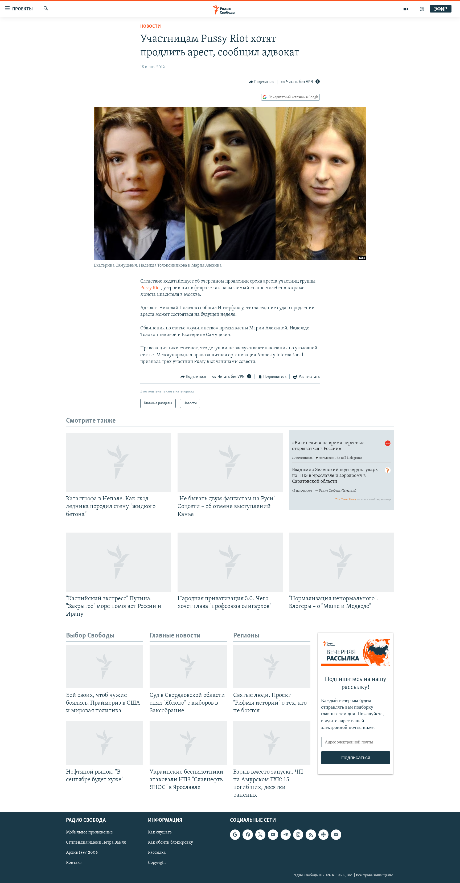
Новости (150, 26)
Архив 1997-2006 (82, 853)
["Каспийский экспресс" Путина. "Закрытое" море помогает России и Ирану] (118, 562)
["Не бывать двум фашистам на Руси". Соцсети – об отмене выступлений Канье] (230, 462)
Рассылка (157, 853)
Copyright (157, 863)
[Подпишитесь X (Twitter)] (260, 834)
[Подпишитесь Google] (235, 834)
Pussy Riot (150, 288)
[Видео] (406, 9)
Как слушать (159, 832)
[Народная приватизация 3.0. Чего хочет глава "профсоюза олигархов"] (230, 562)
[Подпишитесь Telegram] (286, 834)
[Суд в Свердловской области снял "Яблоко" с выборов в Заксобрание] (188, 666)
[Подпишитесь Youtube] (273, 834)
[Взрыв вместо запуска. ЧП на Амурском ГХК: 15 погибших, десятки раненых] (271, 743)
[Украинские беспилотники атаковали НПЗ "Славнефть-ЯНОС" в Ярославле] (188, 743)
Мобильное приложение (89, 832)
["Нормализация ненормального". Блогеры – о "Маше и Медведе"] (341, 562)
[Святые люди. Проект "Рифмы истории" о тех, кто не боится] (271, 666)
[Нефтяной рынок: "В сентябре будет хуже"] (104, 743)
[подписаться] (336, 834)
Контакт (74, 863)
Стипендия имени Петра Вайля (96, 843)
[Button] (261, 82)
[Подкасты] (323, 834)
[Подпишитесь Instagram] (298, 834)
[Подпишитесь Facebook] (248, 834)
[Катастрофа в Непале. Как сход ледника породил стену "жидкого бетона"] (118, 462)
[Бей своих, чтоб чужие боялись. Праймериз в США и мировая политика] (104, 666)
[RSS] (311, 834)
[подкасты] (422, 9)
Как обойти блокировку (170, 843)
